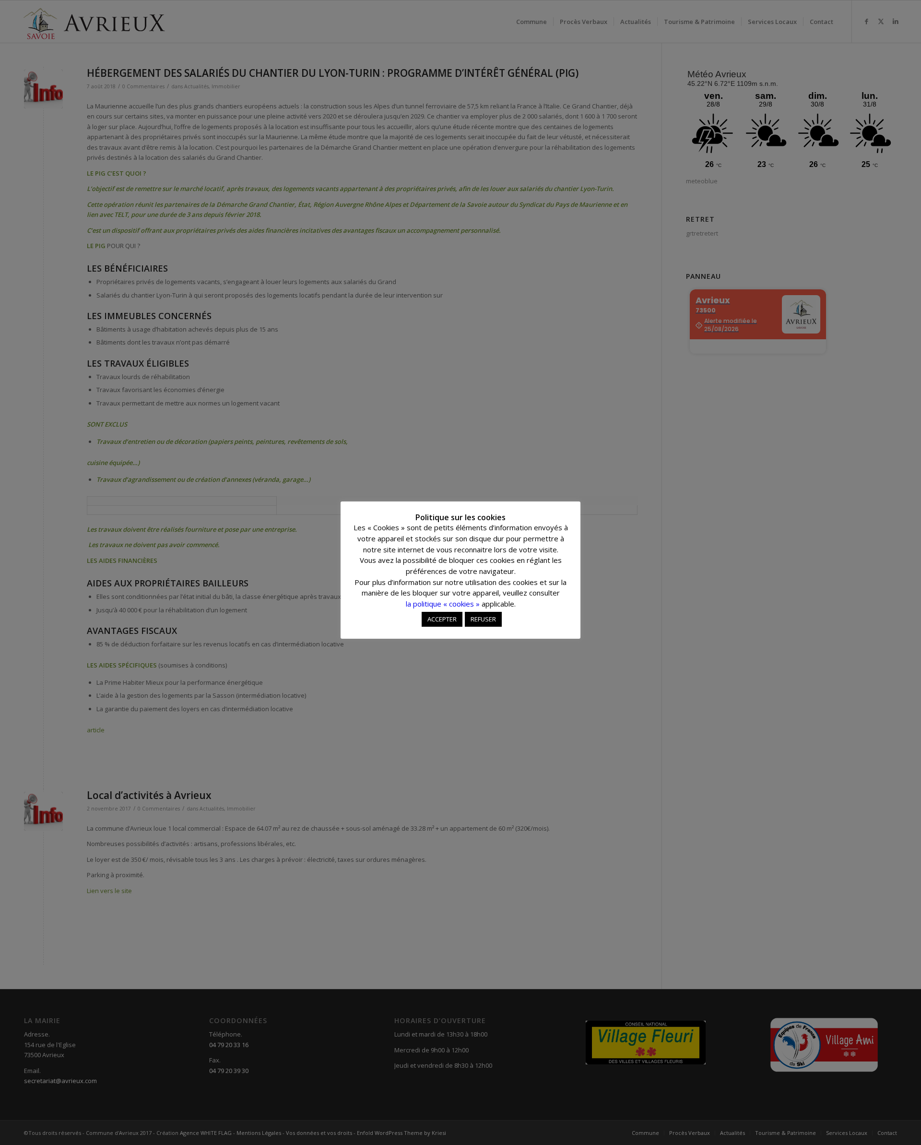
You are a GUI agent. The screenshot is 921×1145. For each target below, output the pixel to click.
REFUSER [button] (483, 619)
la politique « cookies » (443, 603)
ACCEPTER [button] (442, 619)
